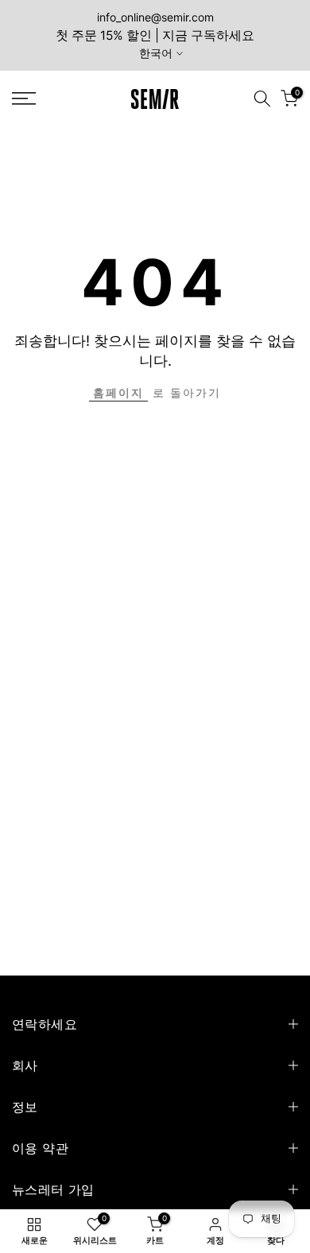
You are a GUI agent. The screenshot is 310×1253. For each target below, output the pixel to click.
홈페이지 (118, 392)
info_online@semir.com (155, 17)
